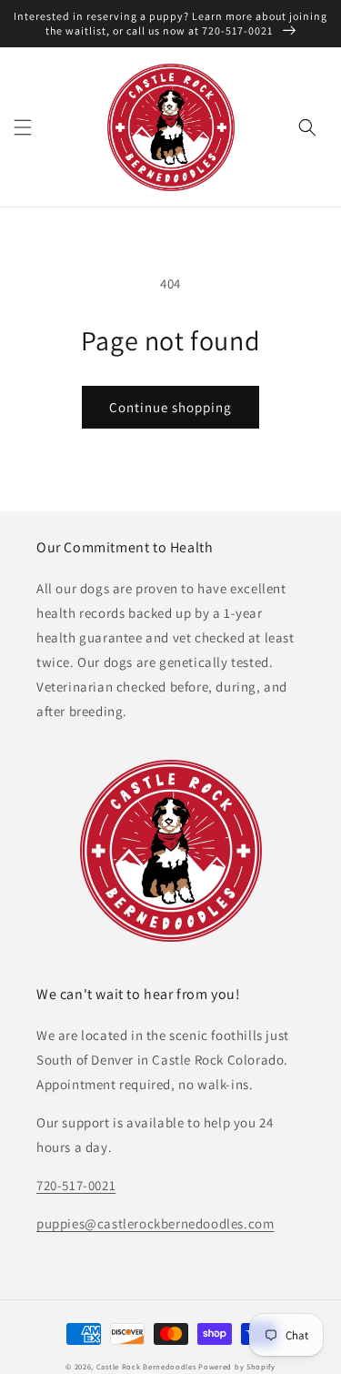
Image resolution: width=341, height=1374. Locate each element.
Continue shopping (170, 407)
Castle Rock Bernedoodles (146, 1366)
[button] (23, 127)
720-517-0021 (75, 1185)
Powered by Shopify (237, 1366)
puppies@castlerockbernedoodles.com (155, 1223)
